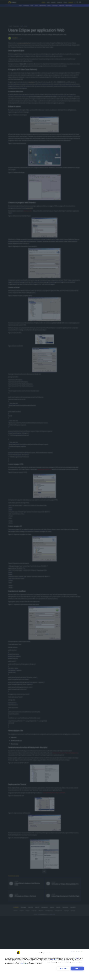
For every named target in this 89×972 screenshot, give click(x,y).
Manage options (63, 968)
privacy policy (24, 963)
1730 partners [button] (13, 956)
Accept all (77, 968)
